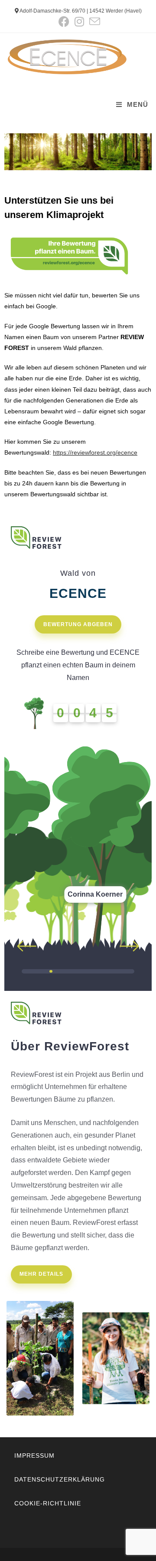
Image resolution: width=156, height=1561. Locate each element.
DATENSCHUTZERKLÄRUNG (59, 1479)
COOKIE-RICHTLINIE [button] (47, 1503)
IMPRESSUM (34, 1455)
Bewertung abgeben (78, 624)
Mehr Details (41, 1274)
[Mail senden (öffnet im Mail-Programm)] (93, 21)
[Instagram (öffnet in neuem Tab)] (79, 21)
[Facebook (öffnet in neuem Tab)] (64, 21)
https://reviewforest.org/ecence (95, 452)
